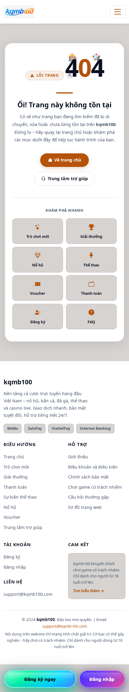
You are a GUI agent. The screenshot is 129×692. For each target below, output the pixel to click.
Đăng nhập (15, 567)
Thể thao (91, 265)
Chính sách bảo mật (88, 477)
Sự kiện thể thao (20, 497)
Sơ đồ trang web (85, 507)
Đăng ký (37, 321)
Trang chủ (14, 457)
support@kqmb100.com (28, 594)
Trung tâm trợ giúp (68, 178)
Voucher (37, 293)
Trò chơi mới (37, 236)
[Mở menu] (117, 11)
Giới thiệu (78, 457)
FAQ (91, 321)
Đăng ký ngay (40, 679)
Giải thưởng (91, 236)
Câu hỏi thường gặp (88, 497)
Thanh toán (91, 293)
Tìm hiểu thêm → (88, 590)
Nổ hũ (37, 265)
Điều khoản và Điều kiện (93, 467)
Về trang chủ (67, 160)
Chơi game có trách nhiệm (95, 487)
